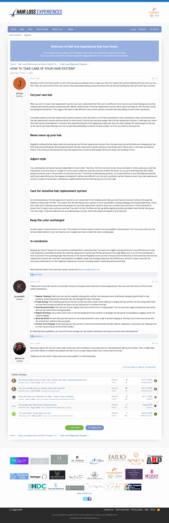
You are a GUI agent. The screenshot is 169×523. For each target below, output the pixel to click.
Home (13, 29)
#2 (156, 282)
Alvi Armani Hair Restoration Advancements (37, 405)
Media (70, 29)
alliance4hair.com (84, 493)
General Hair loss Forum (50, 391)
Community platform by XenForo (72, 515)
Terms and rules (122, 510)
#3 (156, 343)
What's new (57, 29)
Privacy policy (137, 510)
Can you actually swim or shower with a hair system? (41, 388)
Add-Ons (98, 515)
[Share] (152, 78)
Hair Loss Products (48, 383)
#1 (156, 78)
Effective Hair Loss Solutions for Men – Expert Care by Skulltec (46, 396)
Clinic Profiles (42, 29)
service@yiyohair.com (90, 269)
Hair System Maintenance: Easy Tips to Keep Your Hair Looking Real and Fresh (52, 380)
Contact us (108, 510)
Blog (22, 29)
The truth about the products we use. (34, 413)
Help (146, 510)
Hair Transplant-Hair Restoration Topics (56, 408)
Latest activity (15, 35)
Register (27, 35)
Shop (30, 29)
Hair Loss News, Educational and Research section (55, 399)
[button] (64, 29)
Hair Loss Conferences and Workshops (58, 416)
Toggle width (16, 510)
